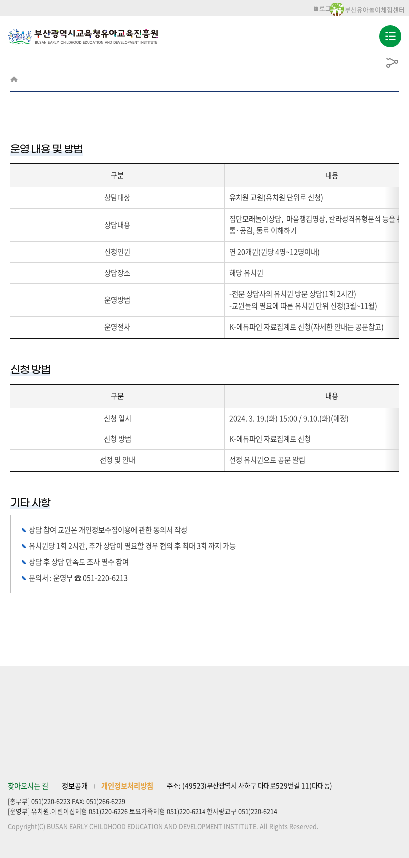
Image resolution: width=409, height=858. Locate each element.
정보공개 (75, 785)
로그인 (328, 8)
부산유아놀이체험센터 (375, 9)
